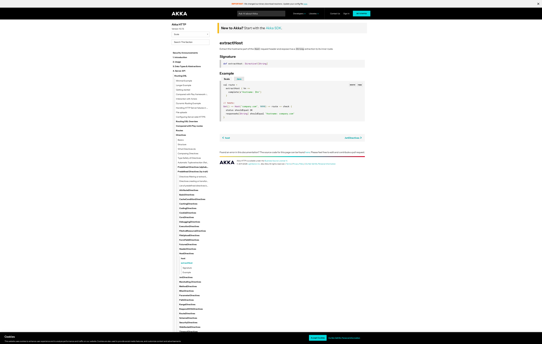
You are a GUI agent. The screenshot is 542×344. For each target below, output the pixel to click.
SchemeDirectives (188, 318)
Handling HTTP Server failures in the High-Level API (192, 108)
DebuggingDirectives (189, 222)
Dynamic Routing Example (188, 103)
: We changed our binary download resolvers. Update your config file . (270, 4)
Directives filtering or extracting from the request (193, 176)
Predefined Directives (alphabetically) (193, 167)
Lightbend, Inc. (254, 164)
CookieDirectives (187, 213)
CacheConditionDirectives (192, 199)
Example (187, 272)
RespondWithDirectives (191, 309)
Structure (182, 144)
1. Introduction (180, 57)
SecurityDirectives (188, 322)
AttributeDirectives (188, 190)
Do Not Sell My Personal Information (344, 338)
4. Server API (179, 71)
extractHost (187, 263)
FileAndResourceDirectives (192, 231)
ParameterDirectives (189, 295)
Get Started (361, 14)
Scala (227, 79)
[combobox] (190, 42)
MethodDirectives (188, 286)
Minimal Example (184, 81)
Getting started (183, 90)
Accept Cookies (318, 338)
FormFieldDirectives (189, 240)
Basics (181, 140)
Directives (181, 135)
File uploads (181, 112)
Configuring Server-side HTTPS (190, 117)
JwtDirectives (186, 277)
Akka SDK (273, 28)
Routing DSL (180, 76)
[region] (271, 338)
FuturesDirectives (188, 244)
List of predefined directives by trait (193, 185)
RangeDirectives (187, 304)
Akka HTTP (179, 24)
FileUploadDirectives (189, 235)
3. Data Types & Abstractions (187, 66)
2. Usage (177, 62)
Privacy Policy (298, 164)
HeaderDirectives (187, 249)
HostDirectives (186, 253)
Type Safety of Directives (189, 158)
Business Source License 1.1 (276, 161)
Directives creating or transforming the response (193, 181)
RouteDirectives (187, 313)
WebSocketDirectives (189, 327)
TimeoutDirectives (188, 331)
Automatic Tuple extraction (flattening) (193, 162)
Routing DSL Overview (187, 121)
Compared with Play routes (189, 126)
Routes (179, 130)
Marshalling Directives (190, 282)
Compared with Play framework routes (192, 94)
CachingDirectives (188, 204)
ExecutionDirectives (189, 226)
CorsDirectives (186, 217)
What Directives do (187, 149)
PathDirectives (186, 300)
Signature (187, 268)
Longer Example (183, 85)
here (307, 152)
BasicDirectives (186, 194)
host (183, 258)
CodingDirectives (187, 208)
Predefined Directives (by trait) (193, 171)
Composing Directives (188, 153)
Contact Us (335, 13)
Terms (288, 164)
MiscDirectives (186, 291)
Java (239, 79)
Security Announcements (185, 53)
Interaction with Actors (186, 99)
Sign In (346, 13)
